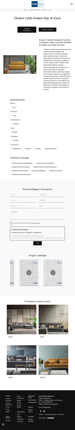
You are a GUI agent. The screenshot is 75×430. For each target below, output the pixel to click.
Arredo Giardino (31, 420)
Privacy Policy (36, 223)
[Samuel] (64, 29)
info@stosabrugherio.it (50, 404)
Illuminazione (32, 400)
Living (7, 407)
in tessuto (16, 123)
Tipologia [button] (14, 136)
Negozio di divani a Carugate (20, 166)
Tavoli (7, 409)
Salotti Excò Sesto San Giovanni (21, 174)
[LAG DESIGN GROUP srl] (37, 4)
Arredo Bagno (19, 406)
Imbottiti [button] (14, 111)
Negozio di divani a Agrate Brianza (22, 163)
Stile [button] (12, 128)
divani (14, 115)
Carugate (38, 148)
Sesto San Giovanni (51, 148)
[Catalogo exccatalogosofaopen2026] (33, 272)
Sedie (7, 411)
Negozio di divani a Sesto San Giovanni (45, 166)
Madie (19, 400)
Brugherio (28, 148)
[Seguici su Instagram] (43, 411)
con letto (15, 140)
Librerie (8, 420)
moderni (15, 132)
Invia (37, 243)
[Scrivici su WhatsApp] (3, 424)
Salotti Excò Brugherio (38, 170)
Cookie (47, 414)
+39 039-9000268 (46, 402)
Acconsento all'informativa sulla (26, 223)
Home (25, 9)
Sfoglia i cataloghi (47, 29)
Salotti (45, 9)
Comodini (20, 421)
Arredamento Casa (34, 9)
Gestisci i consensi (57, 414)
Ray (50, 9)
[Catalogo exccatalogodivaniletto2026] (57, 272)
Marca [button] (13, 103)
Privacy (41, 414)
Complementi (32, 402)
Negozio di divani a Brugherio (45, 163)
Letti (18, 414)
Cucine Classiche (9, 403)
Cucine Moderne (8, 399)
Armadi (19, 417)
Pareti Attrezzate (20, 397)
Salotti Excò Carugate (56, 170)
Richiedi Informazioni (27, 29)
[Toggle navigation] (71, 4)
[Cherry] (11, 29)
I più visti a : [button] (15, 144)
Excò (14, 107)
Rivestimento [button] (15, 120)
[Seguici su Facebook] (40, 411)
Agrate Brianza (17, 148)
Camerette (20, 419)
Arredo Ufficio (30, 411)
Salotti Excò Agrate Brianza (20, 170)
